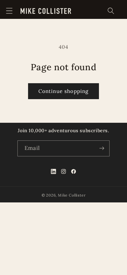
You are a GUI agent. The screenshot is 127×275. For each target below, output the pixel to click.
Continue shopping (63, 91)
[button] (9, 10)
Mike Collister (71, 195)
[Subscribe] (101, 148)
